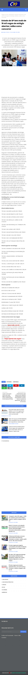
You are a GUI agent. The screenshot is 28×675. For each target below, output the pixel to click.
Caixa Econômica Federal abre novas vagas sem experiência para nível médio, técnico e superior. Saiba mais (16, 429)
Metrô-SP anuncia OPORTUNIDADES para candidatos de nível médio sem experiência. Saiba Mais (17, 420)
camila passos (6, 32)
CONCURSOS (5, 579)
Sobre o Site (17, 635)
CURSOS (4, 584)
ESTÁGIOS (9, 381)
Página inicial (5, 14)
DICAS (3, 587)
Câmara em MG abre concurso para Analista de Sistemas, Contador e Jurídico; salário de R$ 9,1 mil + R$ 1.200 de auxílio (17, 538)
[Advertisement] (14, 81)
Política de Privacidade (7, 635)
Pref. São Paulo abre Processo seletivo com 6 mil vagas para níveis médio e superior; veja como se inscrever (16, 412)
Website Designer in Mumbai (18, 673)
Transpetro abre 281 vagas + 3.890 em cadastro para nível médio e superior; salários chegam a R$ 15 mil (17, 518)
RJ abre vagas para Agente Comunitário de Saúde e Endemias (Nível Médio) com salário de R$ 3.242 (17, 548)
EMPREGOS (4, 592)
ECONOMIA (4, 589)
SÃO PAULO (11, 14)
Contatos (4, 637)
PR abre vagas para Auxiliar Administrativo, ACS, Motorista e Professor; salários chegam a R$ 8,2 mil (17, 567)
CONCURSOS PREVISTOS (7, 582)
